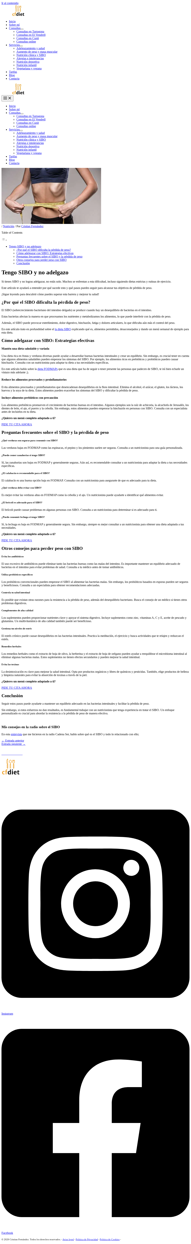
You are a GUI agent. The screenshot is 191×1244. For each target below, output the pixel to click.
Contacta (14, 78)
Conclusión (23, 263)
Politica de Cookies (110, 1239)
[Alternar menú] (22, 29)
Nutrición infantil (26, 65)
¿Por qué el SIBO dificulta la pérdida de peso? (43, 249)
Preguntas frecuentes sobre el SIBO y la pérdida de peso (49, 256)
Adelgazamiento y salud (30, 48)
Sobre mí (14, 24)
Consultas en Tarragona (30, 31)
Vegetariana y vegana (29, 68)
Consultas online (26, 41)
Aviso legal (68, 1239)
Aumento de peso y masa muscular (36, 51)
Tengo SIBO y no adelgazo (25, 246)
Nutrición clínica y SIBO (31, 55)
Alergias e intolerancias (30, 58)
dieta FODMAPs (47, 369)
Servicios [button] (14, 45)
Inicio (12, 21)
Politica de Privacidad (87, 1239)
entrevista (16, 734)
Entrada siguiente (13, 744)
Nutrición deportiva (27, 61)
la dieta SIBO (63, 329)
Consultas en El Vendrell (31, 34)
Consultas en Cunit (27, 38)
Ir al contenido (9, 3)
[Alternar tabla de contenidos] (4, 240)
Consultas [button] (15, 28)
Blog (12, 75)
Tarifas (13, 71)
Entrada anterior (12, 740)
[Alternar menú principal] (7, 98)
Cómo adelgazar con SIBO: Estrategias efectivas (44, 253)
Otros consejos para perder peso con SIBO (41, 259)
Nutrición (8, 226)
